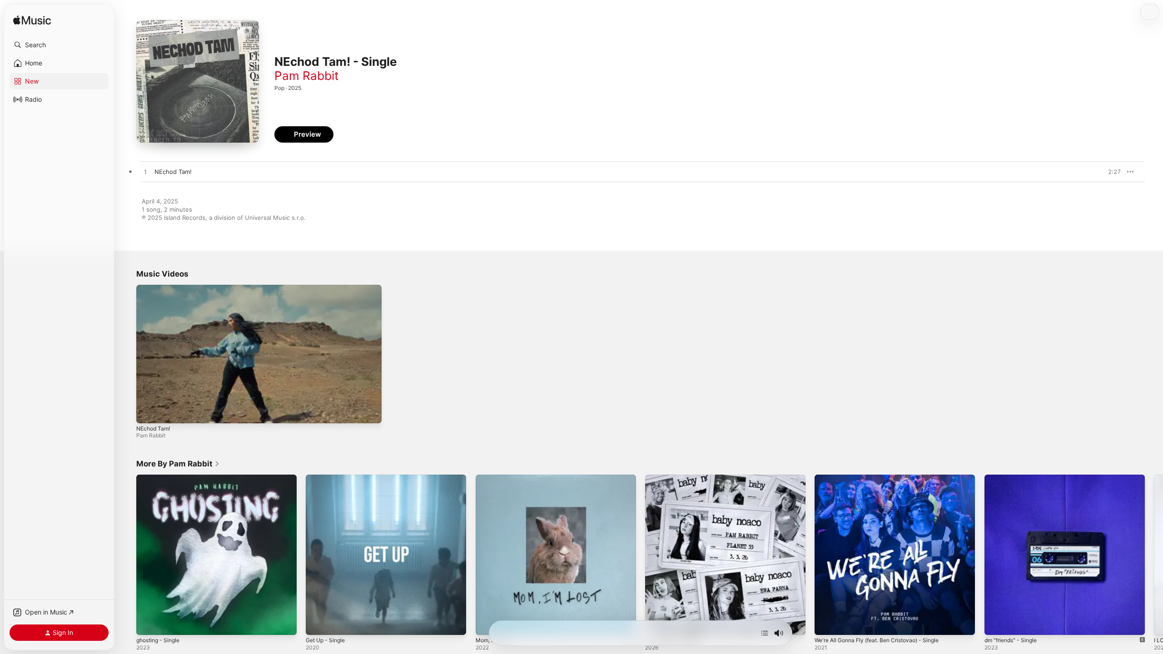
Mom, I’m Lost (495, 478)
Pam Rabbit (306, 76)
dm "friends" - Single (1013, 478)
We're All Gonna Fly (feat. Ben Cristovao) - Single (884, 478)
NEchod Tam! (153, 428)
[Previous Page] (127, 555)
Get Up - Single (328, 478)
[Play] (147, 412)
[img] (32, 20)
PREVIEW (1111, 171)
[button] (59, 45)
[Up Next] (764, 633)
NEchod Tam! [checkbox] (173, 171)
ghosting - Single (160, 478)
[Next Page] (1154, 555)
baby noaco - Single (673, 478)
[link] (178, 464)
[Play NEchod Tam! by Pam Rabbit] (145, 172)
